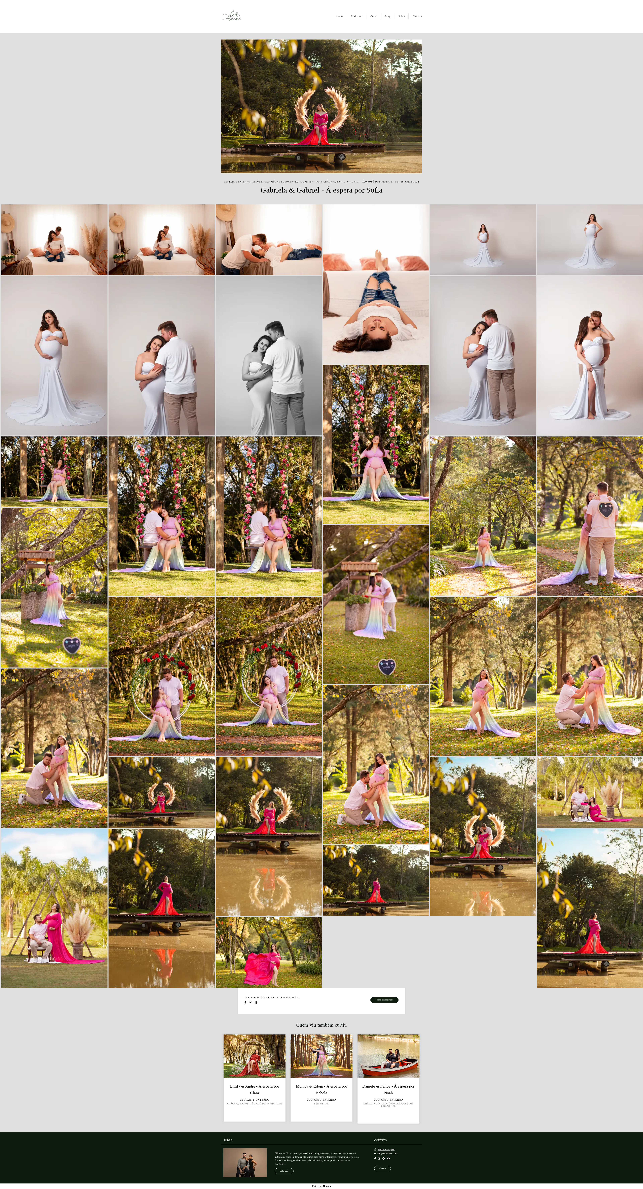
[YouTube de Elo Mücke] (388, 1158)
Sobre (401, 16)
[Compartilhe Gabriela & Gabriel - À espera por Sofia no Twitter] (250, 1002)
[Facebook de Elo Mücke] (375, 1158)
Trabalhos (357, 16)
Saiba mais (284, 1171)
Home (340, 16)
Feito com (321, 1186)
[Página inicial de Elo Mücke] (232, 16)
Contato (417, 16)
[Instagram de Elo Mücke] (379, 1158)
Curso (373, 16)
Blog (387, 16)
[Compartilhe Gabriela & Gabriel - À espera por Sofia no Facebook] (245, 1002)
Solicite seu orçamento (384, 1000)
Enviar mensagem (386, 1149)
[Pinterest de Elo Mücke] (383, 1158)
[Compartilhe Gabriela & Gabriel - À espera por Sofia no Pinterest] (256, 1002)
